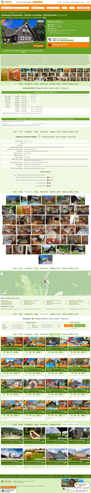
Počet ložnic (71, 5)
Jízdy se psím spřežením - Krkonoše (10, 461)
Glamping (78, 9)
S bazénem (27, 9)
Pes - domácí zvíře (14, 9)
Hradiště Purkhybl (27, 301)
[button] (45, 281)
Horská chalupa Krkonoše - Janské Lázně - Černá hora (14, 389)
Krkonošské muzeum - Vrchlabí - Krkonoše (57, 461)
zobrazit (38, 45)
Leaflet (78, 295)
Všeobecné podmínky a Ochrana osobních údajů (45, 476)
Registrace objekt (67, 476)
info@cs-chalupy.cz (20, 482)
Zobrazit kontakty (18, 344)
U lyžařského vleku (65, 9)
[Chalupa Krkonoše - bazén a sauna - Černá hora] (13, 200)
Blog (57, 476)
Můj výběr (59, 2)
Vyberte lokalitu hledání (5, 5)
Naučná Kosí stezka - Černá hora (32, 440)
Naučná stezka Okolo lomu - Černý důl (11, 440)
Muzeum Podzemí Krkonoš (6, 304)
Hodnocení (44, 84)
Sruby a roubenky (49, 9)
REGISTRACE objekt (75, 2)
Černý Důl (10, 17)
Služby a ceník (13, 476)
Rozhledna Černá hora (28, 304)
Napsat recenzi (79, 325)
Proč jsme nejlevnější (5, 476)
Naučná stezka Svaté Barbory (7, 302)
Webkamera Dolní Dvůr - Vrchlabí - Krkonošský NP (78, 308)
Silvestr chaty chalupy (27, 485)
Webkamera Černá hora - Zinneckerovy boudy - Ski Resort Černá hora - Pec (33, 308)
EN (89, 2)
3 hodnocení (87, 402)
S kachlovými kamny (57, 9)
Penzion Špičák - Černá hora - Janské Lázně (34, 389)
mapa (44, 17)
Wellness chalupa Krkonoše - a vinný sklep (12, 347)
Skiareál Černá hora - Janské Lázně (76, 301)
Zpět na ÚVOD (86, 476)
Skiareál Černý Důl (4, 300)
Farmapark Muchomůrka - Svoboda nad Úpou (35, 461)
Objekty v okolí (55, 84)
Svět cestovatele (41, 485)
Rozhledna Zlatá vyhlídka (74, 304)
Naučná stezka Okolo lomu (6, 301)
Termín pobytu (34, 5)
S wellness (83, 9)
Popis (21, 84)
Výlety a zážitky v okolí (70, 84)
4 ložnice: (52, 24)
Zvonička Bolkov (49, 304)
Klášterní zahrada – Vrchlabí (75, 461)
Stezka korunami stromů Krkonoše (76, 300)
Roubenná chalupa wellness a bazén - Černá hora (13, 368)
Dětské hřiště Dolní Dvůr (74, 302)
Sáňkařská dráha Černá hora (29, 302)
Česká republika (11, 12)
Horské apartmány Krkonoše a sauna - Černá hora (13, 410)
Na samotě (32, 9)
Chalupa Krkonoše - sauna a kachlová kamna (57, 389)
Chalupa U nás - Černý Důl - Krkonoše (55, 347)
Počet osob (64, 5)
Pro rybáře (43, 9)
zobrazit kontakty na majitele (66, 40)
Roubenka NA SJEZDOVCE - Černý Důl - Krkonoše (58, 368)
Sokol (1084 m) (49, 301)
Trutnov (16, 17)
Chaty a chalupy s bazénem (17, 485)
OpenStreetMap (84, 295)
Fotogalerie (29, 84)
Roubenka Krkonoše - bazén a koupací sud (57, 410)
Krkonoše (16, 12)
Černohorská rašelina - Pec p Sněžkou (54, 300)
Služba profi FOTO (30, 476)
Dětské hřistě (21, 9)
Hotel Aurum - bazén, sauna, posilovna (31, 300)
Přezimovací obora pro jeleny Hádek (53, 302)
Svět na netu (34, 485)
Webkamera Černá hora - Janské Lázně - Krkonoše (55, 308)
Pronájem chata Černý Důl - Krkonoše (33, 368)
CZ (87, 2)
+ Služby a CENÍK (8, 487)
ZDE (19, 352)
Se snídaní (88, 9)
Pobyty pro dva (37, 9)
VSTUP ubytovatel (66, 2)
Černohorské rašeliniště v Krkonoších (55, 440)
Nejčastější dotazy (21, 476)
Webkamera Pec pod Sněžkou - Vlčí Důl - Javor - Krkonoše (10, 308)
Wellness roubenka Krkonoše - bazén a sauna (35, 347)
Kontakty (82, 2)
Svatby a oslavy (73, 9)
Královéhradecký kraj (23, 17)
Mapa (36, 84)
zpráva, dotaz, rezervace (60, 44)
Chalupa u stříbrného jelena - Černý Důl (33, 410)
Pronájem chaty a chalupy (6, 485)
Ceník (15, 84)
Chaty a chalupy (4, 12)
